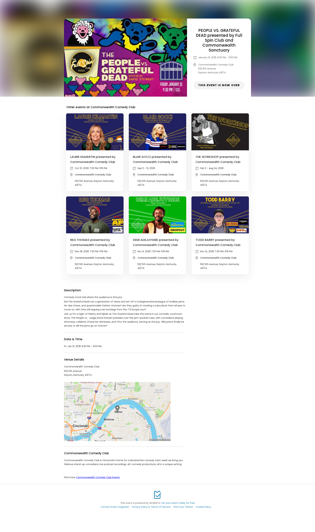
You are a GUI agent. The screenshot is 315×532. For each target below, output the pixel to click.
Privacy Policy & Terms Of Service (151, 507)
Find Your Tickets (183, 507)
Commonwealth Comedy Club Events (98, 477)
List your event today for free (178, 503)
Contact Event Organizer (115, 507)
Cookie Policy (203, 507)
